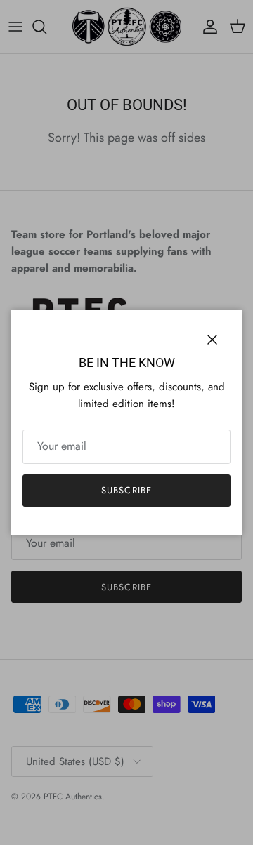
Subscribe (126, 490)
